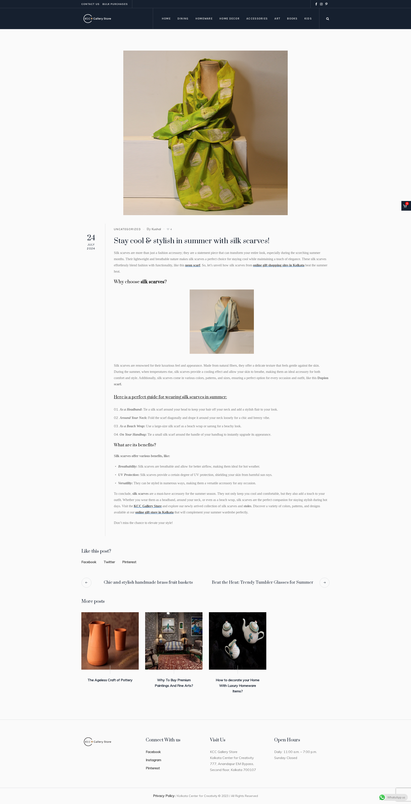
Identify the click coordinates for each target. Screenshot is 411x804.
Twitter (109, 562)
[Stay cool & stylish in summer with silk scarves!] (205, 132)
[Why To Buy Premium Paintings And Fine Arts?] (174, 641)
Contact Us (90, 4)
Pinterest (129, 562)
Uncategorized (127, 229)
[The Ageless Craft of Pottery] (110, 641)
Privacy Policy (164, 796)
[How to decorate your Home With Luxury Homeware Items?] (237, 641)
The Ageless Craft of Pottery (110, 680)
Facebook (88, 562)
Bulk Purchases (115, 4)
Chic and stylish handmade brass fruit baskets (148, 582)
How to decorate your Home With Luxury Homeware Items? (237, 685)
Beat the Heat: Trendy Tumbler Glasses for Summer (262, 582)
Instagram (153, 760)
